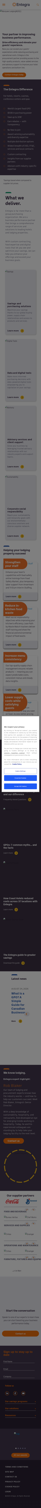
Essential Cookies (20, 778)
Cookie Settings (20, 771)
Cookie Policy (17, 764)
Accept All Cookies (20, 786)
